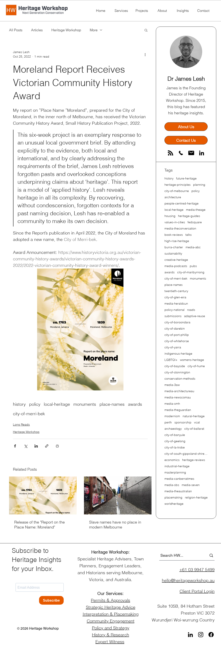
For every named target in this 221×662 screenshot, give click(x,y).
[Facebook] (211, 634)
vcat (197, 422)
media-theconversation (180, 228)
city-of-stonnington (177, 372)
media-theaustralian (178, 491)
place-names (112, 404)
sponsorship (182, 422)
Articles (37, 30)
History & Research (110, 634)
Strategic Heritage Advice (110, 607)
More (94, 30)
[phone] (180, 152)
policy (34, 404)
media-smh (172, 404)
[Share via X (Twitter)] (26, 446)
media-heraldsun (176, 303)
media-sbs (171, 485)
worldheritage (173, 504)
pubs (193, 266)
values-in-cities (174, 222)
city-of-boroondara (177, 322)
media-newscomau (177, 397)
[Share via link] (47, 446)
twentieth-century (176, 291)
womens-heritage (192, 360)
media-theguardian (177, 410)
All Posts (15, 30)
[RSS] (170, 152)
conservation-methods (179, 379)
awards (135, 404)
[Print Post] (57, 446)
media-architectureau (179, 391)
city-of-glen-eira (175, 297)
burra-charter (173, 247)
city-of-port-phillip (176, 335)
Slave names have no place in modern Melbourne (115, 525)
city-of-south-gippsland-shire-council (186, 454)
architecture (172, 197)
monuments (84, 404)
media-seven (191, 485)
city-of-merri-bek (29, 413)
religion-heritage (196, 497)
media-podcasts (175, 266)
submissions (173, 316)
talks (188, 235)
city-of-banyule (174, 435)
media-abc (193, 247)
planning (199, 185)
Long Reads (21, 424)
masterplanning (175, 472)
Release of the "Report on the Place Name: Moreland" (39, 525)
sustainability (173, 253)
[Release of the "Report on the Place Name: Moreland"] (43, 495)
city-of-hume (196, 366)
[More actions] (145, 54)
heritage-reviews (193, 460)
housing (169, 216)
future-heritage (186, 178)
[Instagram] (200, 634)
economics (172, 460)
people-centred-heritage (181, 203)
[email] (191, 152)
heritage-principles (177, 185)
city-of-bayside (174, 366)
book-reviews (173, 235)
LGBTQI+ (170, 360)
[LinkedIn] (201, 152)
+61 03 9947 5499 (197, 569)
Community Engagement (110, 621)
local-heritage (57, 404)
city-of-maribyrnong (190, 272)
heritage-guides (189, 216)
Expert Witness (109, 641)
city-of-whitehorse (176, 341)
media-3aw (172, 385)
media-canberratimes (179, 479)
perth (168, 422)
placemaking (173, 497)
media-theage (195, 210)
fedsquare (195, 222)
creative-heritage (176, 260)
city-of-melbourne (176, 191)
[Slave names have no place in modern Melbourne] (118, 495)
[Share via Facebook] (15, 446)
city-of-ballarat (194, 429)
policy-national (174, 310)
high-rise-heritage (176, 241)
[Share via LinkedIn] (36, 446)
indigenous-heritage (178, 353)
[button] (146, 30)
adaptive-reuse (194, 316)
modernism (172, 416)
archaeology (173, 429)
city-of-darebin (174, 328)
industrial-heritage (176, 466)
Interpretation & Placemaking (111, 614)
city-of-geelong (174, 441)
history (19, 404)
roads (191, 310)
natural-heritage (194, 416)
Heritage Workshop (66, 30)
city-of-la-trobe (174, 447)
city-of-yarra (172, 347)
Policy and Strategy (110, 628)
